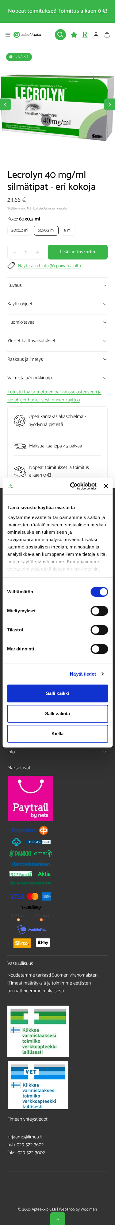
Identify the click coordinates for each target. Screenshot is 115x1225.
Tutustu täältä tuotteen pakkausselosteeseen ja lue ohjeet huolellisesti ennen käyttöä (54, 396)
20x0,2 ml (19, 230)
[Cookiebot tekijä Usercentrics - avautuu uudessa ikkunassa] (72, 486)
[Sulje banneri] (106, 486)
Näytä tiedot (83, 674)
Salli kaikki (57, 693)
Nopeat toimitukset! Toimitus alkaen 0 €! (57, 11)
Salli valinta (57, 713)
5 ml (67, 230)
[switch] (99, 611)
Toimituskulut (35, 208)
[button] (7, 34)
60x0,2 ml (46, 230)
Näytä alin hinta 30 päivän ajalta (49, 266)
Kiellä (58, 733)
